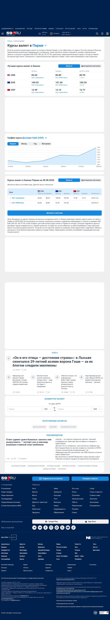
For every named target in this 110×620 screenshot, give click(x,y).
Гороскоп (59, 28)
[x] (62, 527)
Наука (56, 506)
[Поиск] (97, 34)
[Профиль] (107, 34)
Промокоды (93, 28)
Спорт (92, 488)
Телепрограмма (40, 28)
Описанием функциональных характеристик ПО (71, 590)
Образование (59, 512)
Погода (30, 28)
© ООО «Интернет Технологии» (11, 613)
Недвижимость (7, 28)
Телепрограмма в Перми (87, 466)
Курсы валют (70, 28)
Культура (57, 495)
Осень (74, 492)
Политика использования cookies (66, 600)
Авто (34, 488)
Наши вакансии (7, 495)
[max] (57, 527)
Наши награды (6, 492)
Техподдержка (6, 499)
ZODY (79, 28)
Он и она (75, 488)
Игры (85, 28)
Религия (75, 509)
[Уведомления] (102, 34)
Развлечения (77, 506)
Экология (93, 499)
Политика (75, 495)
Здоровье (36, 512)
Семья (74, 512)
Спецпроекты (95, 506)
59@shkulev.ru (24, 596)
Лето (56, 499)
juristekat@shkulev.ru (7, 599)
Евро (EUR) (53, 427)
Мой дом (57, 502)
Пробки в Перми (69, 466)
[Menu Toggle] (2, 34)
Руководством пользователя (65, 588)
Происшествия (77, 499)
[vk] (40, 527)
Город (34, 499)
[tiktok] (73, 527)
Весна (34, 495)
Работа (74, 502)
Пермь (9, 41)
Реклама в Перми (18, 466)
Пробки (55, 34)
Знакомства (20, 28)
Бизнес (35, 492)
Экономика (94, 502)
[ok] (45, 527)
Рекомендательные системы (65, 603)
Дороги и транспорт (39, 502)
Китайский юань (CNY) (68, 427)
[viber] (51, 527)
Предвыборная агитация (10, 502)
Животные (36, 509)
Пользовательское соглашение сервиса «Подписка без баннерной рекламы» (80, 606)
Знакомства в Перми (36, 466)
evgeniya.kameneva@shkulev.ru (65, 579)
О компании (6, 488)
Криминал (58, 492)
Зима (56, 488)
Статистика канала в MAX (11, 506)
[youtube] (68, 527)
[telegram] (34, 527)
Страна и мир (95, 495)
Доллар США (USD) (39, 427)
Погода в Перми (53, 466)
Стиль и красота (96, 492)
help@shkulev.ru (15, 600)
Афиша (51, 28)
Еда (33, 506)
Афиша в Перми (49, 469)
